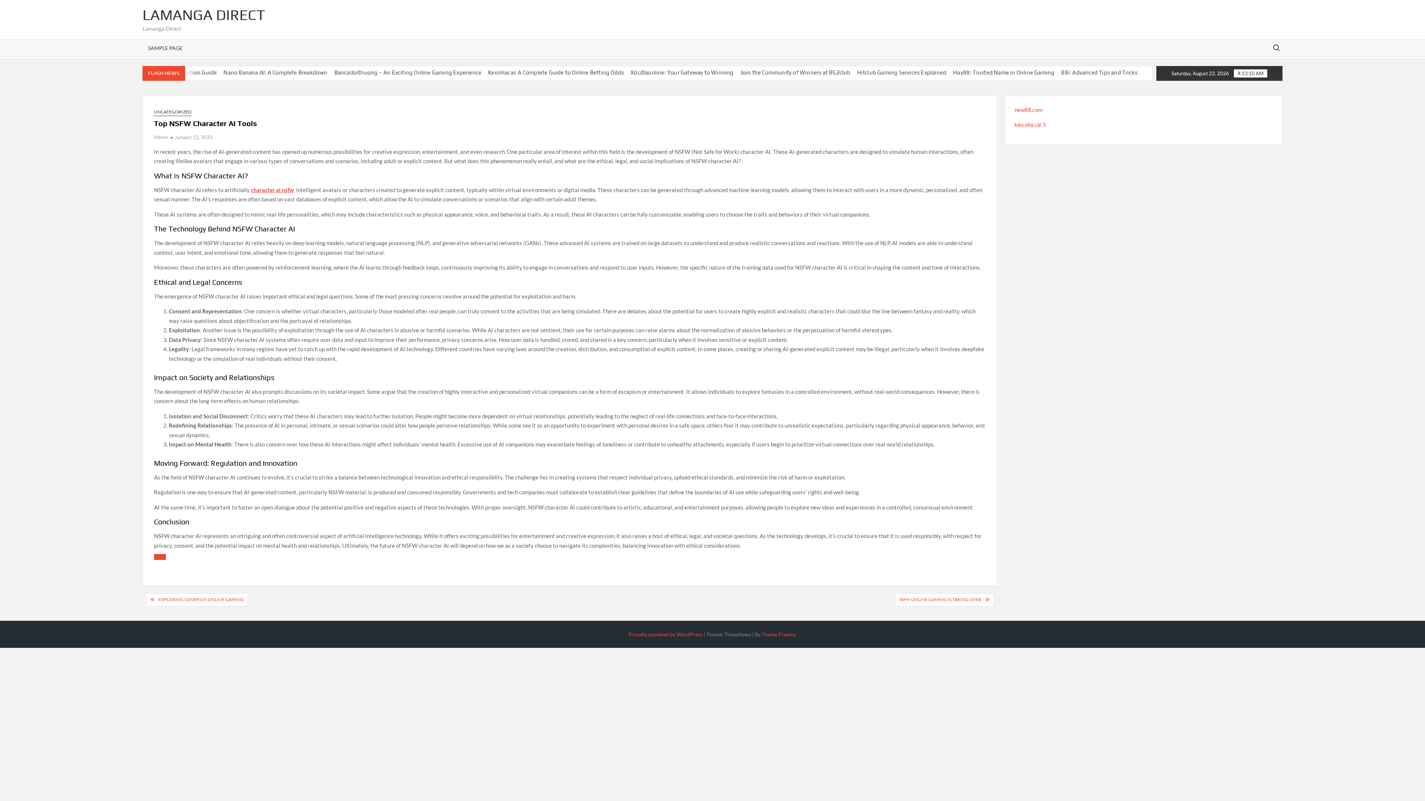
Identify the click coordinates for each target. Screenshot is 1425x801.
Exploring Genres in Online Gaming (201, 599)
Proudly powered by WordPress (665, 634)
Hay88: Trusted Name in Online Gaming (984, 72)
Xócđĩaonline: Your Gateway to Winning (662, 72)
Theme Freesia (778, 634)
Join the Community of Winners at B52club (776, 72)
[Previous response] (160, 557)
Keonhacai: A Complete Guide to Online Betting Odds (537, 72)
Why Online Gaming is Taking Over (941, 599)
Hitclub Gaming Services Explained (882, 72)
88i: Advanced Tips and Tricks (1080, 72)
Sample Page (165, 48)
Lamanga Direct (203, 14)
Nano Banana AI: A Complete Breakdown (256, 72)
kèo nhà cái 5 (1030, 124)
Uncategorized (172, 112)
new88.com (1028, 109)
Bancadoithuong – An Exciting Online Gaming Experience (388, 72)
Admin (161, 137)
